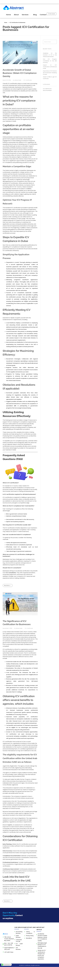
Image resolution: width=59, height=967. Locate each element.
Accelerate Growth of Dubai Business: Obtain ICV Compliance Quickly (20, 73)
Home (5, 22)
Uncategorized (47, 90)
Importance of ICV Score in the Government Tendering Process (50, 72)
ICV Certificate (28, 80)
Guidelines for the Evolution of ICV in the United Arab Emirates (50, 54)
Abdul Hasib (18, 80)
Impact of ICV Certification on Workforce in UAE (50, 66)
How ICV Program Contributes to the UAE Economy (50, 60)
